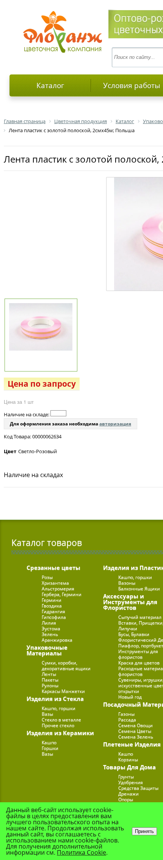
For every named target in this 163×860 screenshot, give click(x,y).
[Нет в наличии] (58, 413)
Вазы (47, 714)
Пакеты (50, 680)
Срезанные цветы (53, 567)
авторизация (115, 424)
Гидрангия (53, 611)
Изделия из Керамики (60, 733)
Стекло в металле (61, 719)
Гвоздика (52, 606)
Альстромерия (58, 588)
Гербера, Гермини (62, 594)
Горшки (50, 748)
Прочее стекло (58, 725)
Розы (47, 577)
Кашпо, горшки (58, 708)
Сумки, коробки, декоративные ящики (66, 665)
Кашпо (49, 742)
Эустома (51, 628)
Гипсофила (54, 617)
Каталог (50, 85)
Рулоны (50, 685)
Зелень (50, 634)
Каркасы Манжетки (63, 691)
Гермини (51, 600)
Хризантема (55, 583)
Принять (144, 831)
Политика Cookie (81, 852)
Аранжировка (57, 640)
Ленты (49, 674)
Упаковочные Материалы (47, 650)
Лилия (49, 623)
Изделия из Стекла (55, 698)
